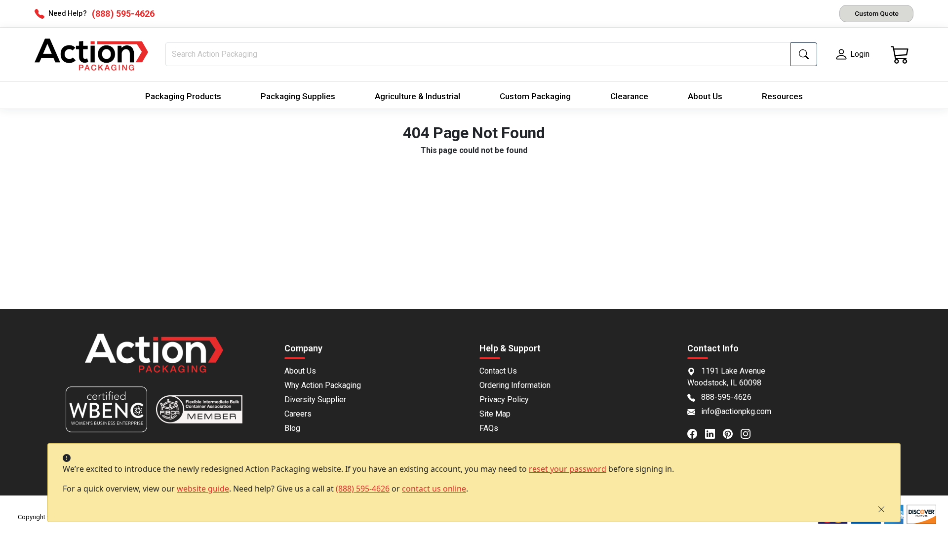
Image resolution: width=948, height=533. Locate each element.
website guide (203, 488)
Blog (292, 428)
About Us (705, 96)
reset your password (567, 468)
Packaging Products (183, 96)
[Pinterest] (732, 432)
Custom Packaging (535, 96)
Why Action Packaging (322, 385)
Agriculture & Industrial (417, 96)
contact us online (434, 488)
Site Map (495, 414)
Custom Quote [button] (877, 13)
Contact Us (498, 371)
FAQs (488, 428)
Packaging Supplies (298, 96)
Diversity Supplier (315, 399)
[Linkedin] (714, 432)
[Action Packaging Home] (154, 360)
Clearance (629, 96)
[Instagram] (749, 432)
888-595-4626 (726, 397)
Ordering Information (515, 385)
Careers (298, 414)
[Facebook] (696, 432)
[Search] (803, 54)
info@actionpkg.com (736, 411)
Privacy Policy (504, 399)
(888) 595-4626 (363, 488)
